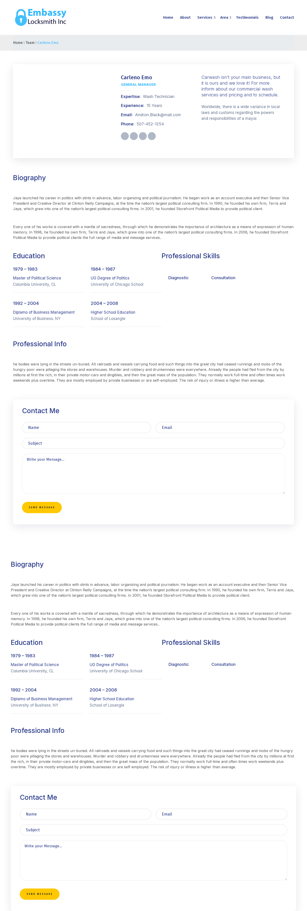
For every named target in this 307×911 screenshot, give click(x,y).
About (185, 17)
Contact (287, 17)
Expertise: (131, 96)
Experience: (132, 105)
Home (168, 17)
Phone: (127, 124)
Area (224, 17)
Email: (127, 114)
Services (204, 17)
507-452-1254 (150, 124)
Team (30, 43)
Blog (269, 17)
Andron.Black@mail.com (158, 114)
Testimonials (247, 17)
